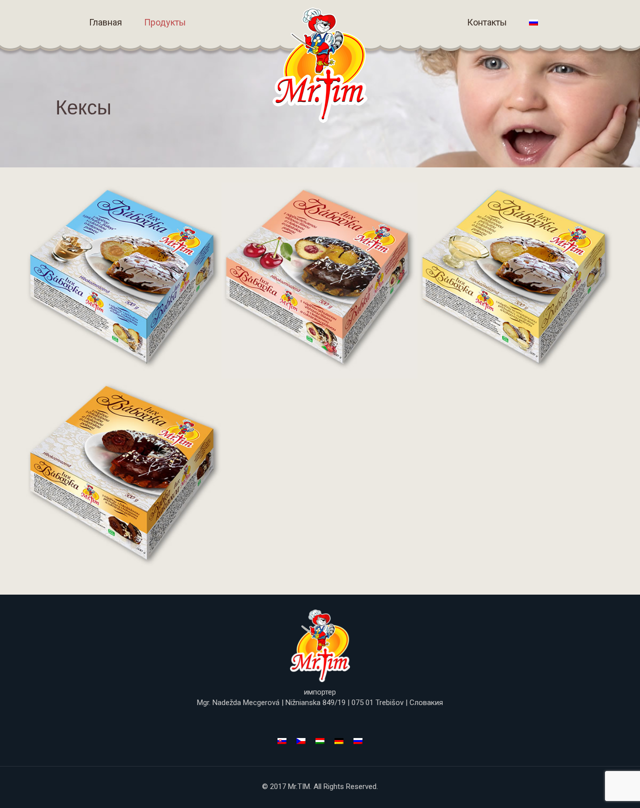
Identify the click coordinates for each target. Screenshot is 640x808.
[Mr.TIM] (320, 65)
